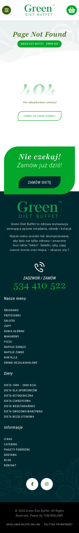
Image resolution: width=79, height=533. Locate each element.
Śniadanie (11, 310)
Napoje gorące (15, 347)
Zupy (7, 326)
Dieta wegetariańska (19, 406)
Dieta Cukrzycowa (17, 400)
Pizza (8, 341)
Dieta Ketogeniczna (18, 395)
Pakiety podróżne (17, 449)
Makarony (11, 336)
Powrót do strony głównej (39, 116)
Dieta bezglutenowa (19, 416)
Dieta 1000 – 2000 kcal (20, 385)
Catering (10, 444)
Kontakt (10, 465)
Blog (7, 460)
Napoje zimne (14, 352)
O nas (8, 439)
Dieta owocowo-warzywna (23, 411)
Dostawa (10, 454)
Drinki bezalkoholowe (21, 362)
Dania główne (14, 331)
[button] (71, 10)
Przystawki (12, 315)
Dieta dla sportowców (20, 390)
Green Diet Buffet (32, 43)
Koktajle (11, 357)
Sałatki (9, 320)
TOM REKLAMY (53, 515)
